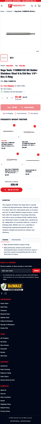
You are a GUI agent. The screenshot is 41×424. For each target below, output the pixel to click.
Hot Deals (4, 342)
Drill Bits (22, 65)
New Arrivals (5, 345)
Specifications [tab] (16, 240)
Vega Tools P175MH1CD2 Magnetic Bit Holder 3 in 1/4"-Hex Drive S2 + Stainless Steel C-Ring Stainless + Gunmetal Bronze (12, 170)
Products (9, 11)
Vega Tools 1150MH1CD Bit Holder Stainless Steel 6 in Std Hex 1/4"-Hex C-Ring (8, 144)
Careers (3, 394)
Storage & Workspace (8, 324)
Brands (3, 352)
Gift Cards (4, 356)
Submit (36, 271)
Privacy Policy (5, 411)
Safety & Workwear (7, 321)
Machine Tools (5, 314)
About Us (3, 390)
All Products (5, 338)
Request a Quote (6, 373)
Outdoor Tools (5, 317)
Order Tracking (5, 369)
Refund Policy (5, 408)
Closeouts (4, 349)
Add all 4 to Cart (13, 190)
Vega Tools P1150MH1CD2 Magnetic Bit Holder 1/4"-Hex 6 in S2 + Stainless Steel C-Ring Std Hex (29, 143)
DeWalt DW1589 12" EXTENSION (31, 171)
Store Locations (6, 397)
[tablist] (20, 240)
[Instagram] (5, 293)
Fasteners (4, 310)
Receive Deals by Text (8, 380)
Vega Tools (9, 65)
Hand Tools (4, 307)
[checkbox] (14, 125)
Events (3, 401)
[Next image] (37, 33)
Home (2, 11)
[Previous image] (3, 33)
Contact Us (4, 366)
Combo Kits (4, 328)
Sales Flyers (5, 376)
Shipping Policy (6, 404)
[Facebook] (2, 293)
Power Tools (4, 303)
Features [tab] (5, 240)
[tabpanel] (20, 249)
